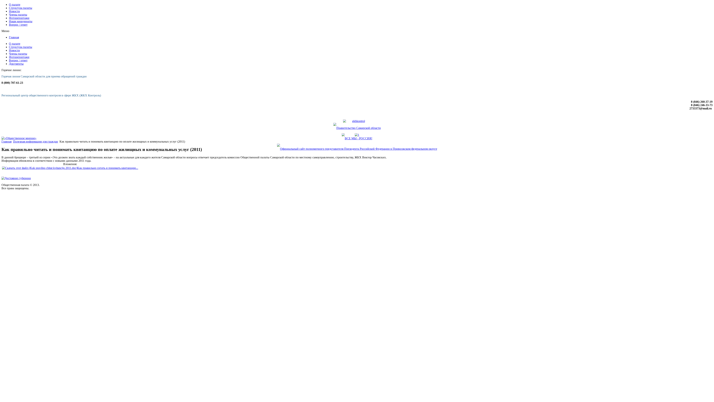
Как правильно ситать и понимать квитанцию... (107, 168)
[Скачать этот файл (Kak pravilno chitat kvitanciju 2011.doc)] (39, 168)
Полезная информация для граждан (35, 141)
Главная (6, 141)
